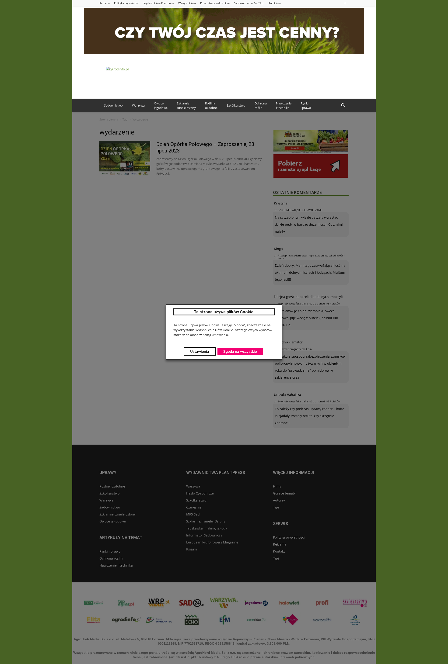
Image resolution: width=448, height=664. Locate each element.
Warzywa (138, 105)
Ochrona (261, 105)
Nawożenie (283, 105)
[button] (343, 105)
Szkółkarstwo (236, 105)
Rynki (306, 105)
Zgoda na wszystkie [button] (240, 351)
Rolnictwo (275, 3)
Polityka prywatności (126, 3)
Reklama (104, 3)
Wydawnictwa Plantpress (159, 3)
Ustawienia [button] (199, 351)
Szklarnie (186, 105)
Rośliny (211, 105)
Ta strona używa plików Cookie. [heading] (224, 311)
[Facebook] (345, 3)
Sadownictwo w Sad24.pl (249, 3)
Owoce (161, 105)
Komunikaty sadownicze (215, 3)
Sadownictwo (113, 105)
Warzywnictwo (187, 3)
